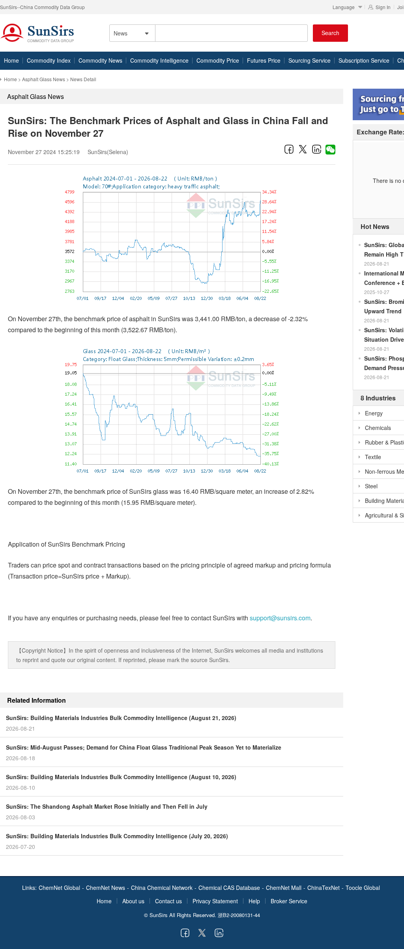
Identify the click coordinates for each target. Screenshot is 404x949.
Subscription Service (364, 60)
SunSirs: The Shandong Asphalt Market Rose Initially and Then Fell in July (107, 806)
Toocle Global (363, 887)
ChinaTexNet (323, 887)
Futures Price (264, 60)
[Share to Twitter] (303, 149)
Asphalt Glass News (43, 79)
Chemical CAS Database (229, 887)
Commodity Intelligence (159, 60)
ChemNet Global (59, 887)
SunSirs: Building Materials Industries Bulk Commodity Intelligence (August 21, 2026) (121, 718)
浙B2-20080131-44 (239, 915)
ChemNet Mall (283, 887)
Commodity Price (217, 60)
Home (11, 60)
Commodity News (100, 60)
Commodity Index (49, 60)
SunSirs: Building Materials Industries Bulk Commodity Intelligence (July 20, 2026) (117, 836)
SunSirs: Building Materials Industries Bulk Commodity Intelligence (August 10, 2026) (121, 777)
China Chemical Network (162, 887)
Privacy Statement (215, 901)
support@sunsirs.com (280, 617)
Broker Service (289, 901)
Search (330, 33)
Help (254, 901)
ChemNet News (105, 887)
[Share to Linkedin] (317, 149)
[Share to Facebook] (289, 149)
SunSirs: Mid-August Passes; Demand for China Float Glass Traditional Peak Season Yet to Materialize (143, 747)
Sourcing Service (309, 60)
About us (133, 901)
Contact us (168, 901)
